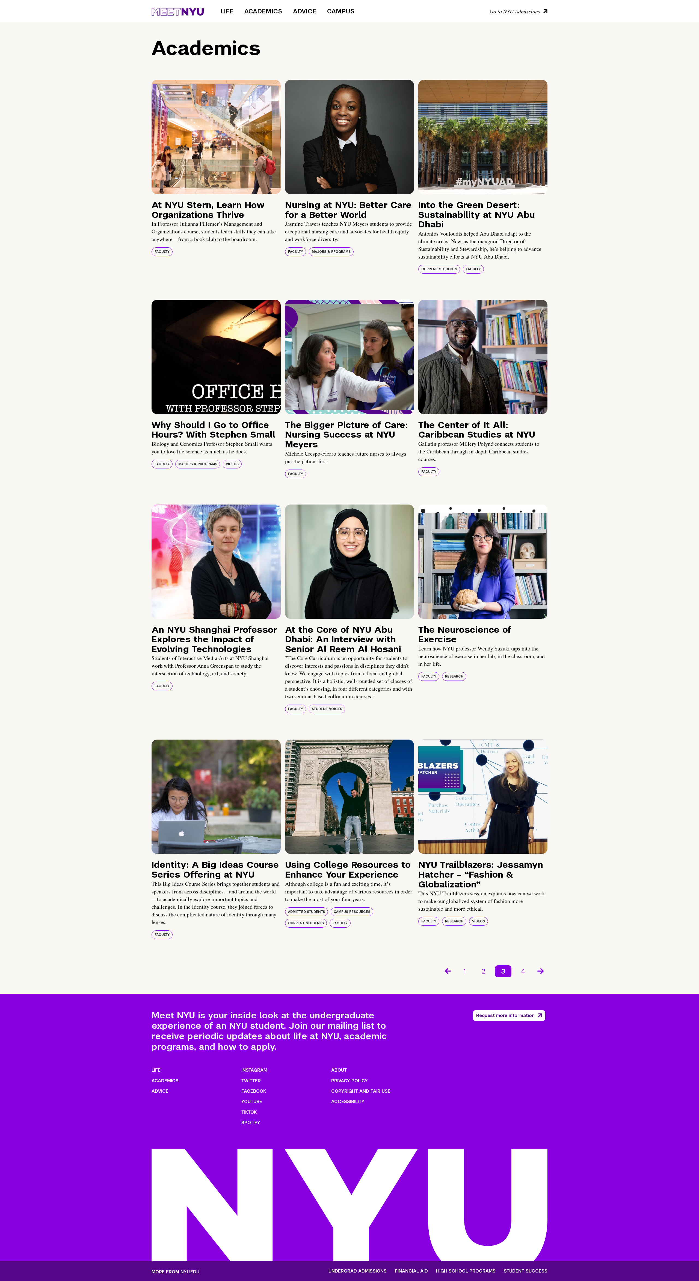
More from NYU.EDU (175, 1272)
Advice (304, 11)
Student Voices (327, 709)
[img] (216, 137)
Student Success (525, 1271)
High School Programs (466, 1271)
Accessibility (348, 1101)
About (339, 1070)
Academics (263, 11)
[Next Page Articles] (541, 970)
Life (226, 11)
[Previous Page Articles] (447, 970)
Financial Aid (411, 1271)
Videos (232, 464)
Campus (340, 11)
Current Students (439, 269)
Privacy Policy (349, 1081)
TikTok (249, 1112)
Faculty (162, 252)
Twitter (251, 1081)
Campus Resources (352, 912)
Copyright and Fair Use (360, 1091)
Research (454, 676)
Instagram (254, 1070)
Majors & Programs (331, 252)
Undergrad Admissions (357, 1271)
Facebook (253, 1091)
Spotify (250, 1122)
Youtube (251, 1101)
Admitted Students (306, 912)
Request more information (505, 1015)
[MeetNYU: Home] (178, 11)
